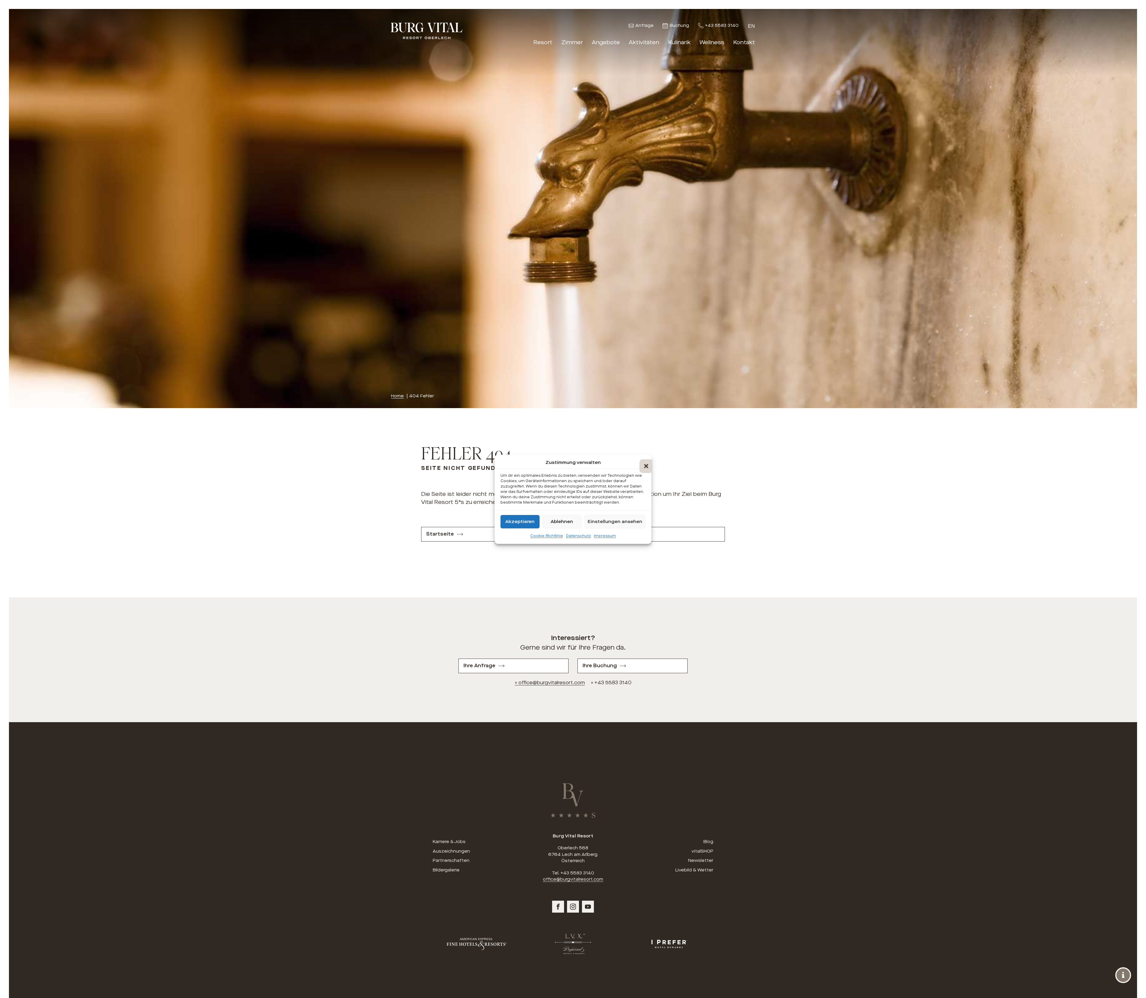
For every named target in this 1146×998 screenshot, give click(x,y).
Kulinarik (679, 42)
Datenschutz (578, 535)
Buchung (679, 25)
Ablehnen (562, 521)
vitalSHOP (702, 851)
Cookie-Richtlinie (546, 535)
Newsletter (700, 860)
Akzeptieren (520, 521)
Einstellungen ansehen (615, 521)
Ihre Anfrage (479, 665)
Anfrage (644, 25)
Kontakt (744, 42)
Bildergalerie (446, 870)
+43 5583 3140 (722, 25)
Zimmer (572, 42)
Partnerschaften (451, 860)
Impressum (605, 535)
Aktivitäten (644, 42)
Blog (708, 842)
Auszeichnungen (451, 851)
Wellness (712, 42)
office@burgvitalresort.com (551, 682)
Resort (542, 42)
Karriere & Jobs (449, 842)
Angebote (606, 42)
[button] (643, 462)
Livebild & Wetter (694, 870)
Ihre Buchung (600, 665)
